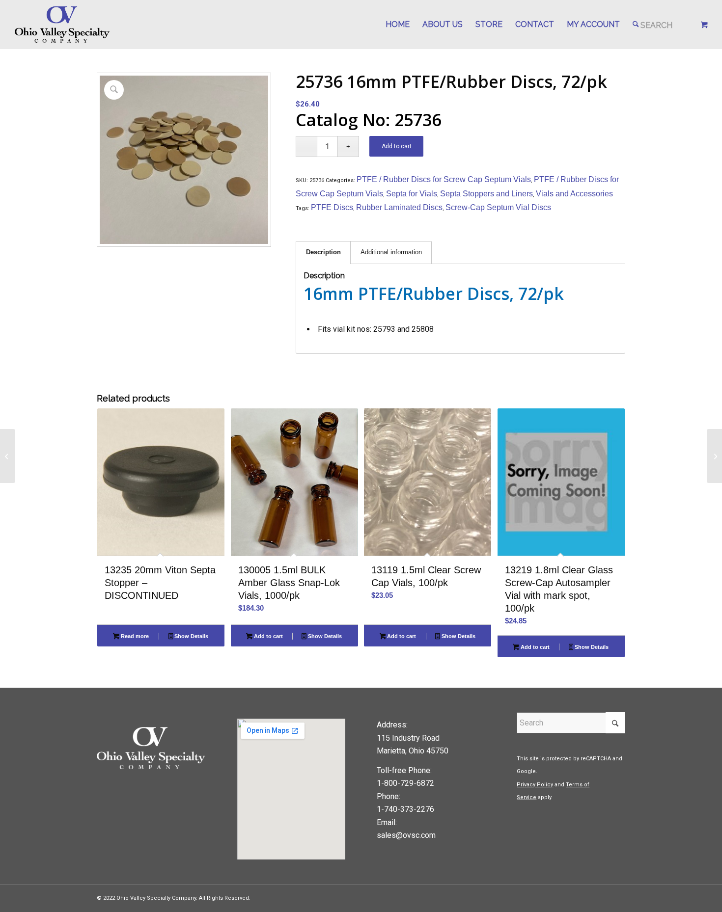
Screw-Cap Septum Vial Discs (498, 207)
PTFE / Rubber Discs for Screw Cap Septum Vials (444, 179)
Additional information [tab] (391, 252)
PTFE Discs (332, 207)
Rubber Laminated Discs (399, 207)
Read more (134, 636)
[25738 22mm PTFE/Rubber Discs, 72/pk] (714, 456)
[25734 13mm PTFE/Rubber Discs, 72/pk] (7, 456)
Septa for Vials (411, 193)
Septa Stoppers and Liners (486, 193)
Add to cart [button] (267, 636)
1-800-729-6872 (405, 783)
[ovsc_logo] (62, 24)
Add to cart (397, 146)
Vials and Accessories (574, 193)
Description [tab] (323, 252)
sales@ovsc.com (406, 835)
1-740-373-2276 (405, 809)
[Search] (652, 24)
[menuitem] (397, 24)
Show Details (190, 636)
